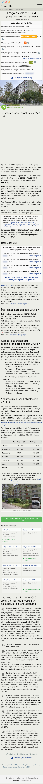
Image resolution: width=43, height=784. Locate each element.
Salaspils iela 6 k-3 (9, 580)
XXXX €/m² (29, 73)
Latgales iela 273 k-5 (10, 565)
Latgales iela (19, 9)
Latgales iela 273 (14, 223)
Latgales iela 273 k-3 (25, 225)
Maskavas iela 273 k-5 (31, 565)
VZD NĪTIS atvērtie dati (17, 765)
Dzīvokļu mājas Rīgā (6, 9)
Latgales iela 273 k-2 (10, 225)
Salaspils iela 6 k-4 (9, 530)
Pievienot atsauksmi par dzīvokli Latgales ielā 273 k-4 (21, 519)
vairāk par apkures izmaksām (32, 58)
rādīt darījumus (35, 256)
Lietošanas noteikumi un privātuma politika (22, 778)
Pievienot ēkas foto (15, 107)
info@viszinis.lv (25, 780)
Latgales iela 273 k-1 (28, 223)
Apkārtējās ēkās (7, 285)
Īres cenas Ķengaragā (18, 335)
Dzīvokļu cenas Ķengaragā (19, 304)
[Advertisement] (21, 140)
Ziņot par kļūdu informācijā (23, 78)
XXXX (5, 256)
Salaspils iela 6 (28, 530)
